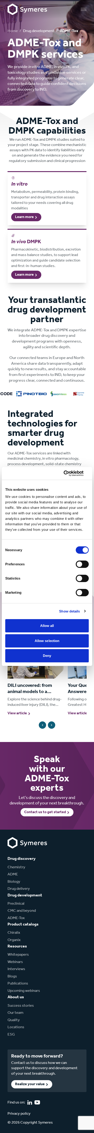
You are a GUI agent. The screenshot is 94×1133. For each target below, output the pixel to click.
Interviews (16, 969)
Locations (16, 1027)
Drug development (38, 31)
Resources (17, 946)
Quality (14, 1020)
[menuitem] (25, 867)
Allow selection (47, 641)
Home (13, 31)
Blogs (12, 976)
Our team (15, 1012)
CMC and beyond (22, 910)
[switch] (82, 564)
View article (17, 713)
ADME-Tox (16, 918)
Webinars (15, 962)
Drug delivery (19, 888)
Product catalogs (23, 924)
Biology (14, 881)
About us (16, 997)
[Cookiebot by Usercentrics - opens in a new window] (69, 473)
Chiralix (14, 932)
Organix (14, 940)
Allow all (47, 626)
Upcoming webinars (24, 990)
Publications (18, 983)
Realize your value (30, 1084)
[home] (27, 9)
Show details (69, 611)
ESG (11, 1034)
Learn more (24, 217)
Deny (47, 656)
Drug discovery (22, 859)
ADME (13, 874)
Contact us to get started (45, 812)
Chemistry (16, 867)
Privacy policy (19, 1113)
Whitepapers (18, 954)
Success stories (21, 1005)
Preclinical (16, 903)
